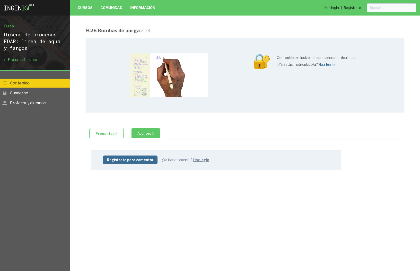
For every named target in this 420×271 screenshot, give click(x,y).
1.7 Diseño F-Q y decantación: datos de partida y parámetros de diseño (160, 126)
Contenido (19, 83)
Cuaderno (18, 93)
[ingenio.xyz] (19, 11)
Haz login (331, 8)
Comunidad (111, 8)
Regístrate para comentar (130, 160)
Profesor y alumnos (27, 103)
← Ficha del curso (20, 59)
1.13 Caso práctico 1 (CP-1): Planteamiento (134, 221)
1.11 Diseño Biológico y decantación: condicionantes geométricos (156, 190)
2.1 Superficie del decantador (122, 245)
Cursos (85, 8)
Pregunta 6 (106, 213)
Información (142, 8)
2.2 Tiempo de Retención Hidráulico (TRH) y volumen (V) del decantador (160, 253)
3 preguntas (190, 198)
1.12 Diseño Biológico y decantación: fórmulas (137, 198)
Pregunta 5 (106, 205)
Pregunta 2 (106, 118)
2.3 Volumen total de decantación (126, 266)
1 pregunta (126, 213)
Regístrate (352, 8)
